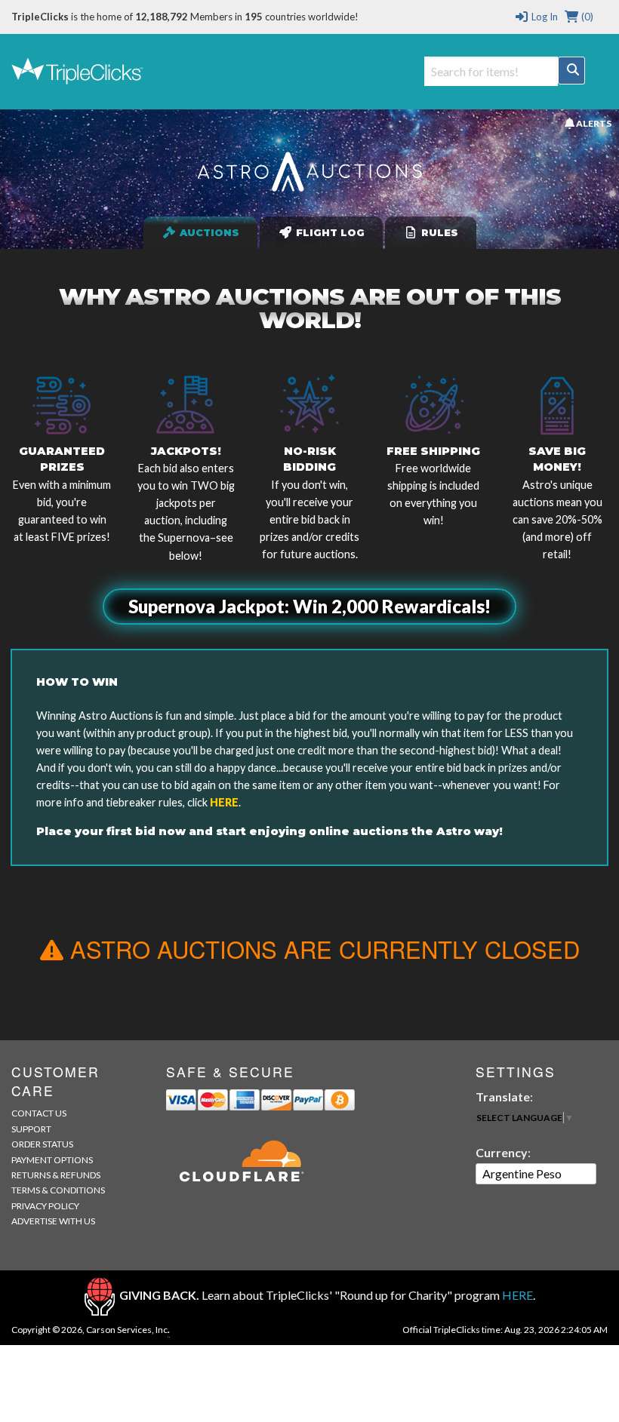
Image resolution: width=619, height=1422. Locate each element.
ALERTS (592, 123)
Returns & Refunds (55, 1175)
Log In (543, 17)
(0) (586, 17)
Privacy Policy (45, 1206)
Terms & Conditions (58, 1190)
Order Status (42, 1144)
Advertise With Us (53, 1221)
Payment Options (52, 1160)
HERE (224, 802)
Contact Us (38, 1113)
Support (31, 1129)
